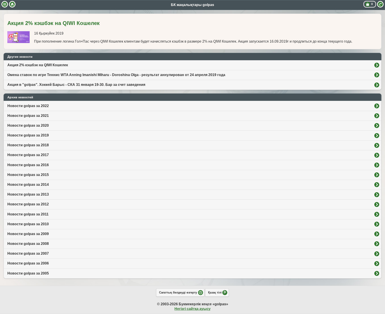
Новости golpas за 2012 (28, 204)
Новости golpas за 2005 (28, 273)
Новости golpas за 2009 (28, 234)
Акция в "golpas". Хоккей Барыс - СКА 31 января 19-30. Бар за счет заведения (76, 85)
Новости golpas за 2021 (28, 116)
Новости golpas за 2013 (28, 194)
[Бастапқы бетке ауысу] (12, 4)
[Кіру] (380, 4)
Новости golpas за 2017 (28, 155)
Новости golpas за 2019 (28, 135)
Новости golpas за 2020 (28, 125)
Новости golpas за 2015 (28, 175)
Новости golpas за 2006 (28, 263)
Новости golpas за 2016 (28, 165)
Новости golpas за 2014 (28, 184)
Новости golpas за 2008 (28, 244)
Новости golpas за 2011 (28, 214)
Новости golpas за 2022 (28, 106)
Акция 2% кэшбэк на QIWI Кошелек (37, 65)
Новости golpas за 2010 (28, 224)
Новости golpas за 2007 (28, 253)
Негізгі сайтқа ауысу (192, 309)
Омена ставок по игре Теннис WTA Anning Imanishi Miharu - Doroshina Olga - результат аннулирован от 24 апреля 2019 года (116, 75)
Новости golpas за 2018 (28, 145)
